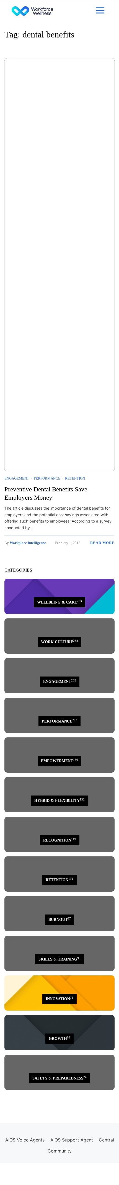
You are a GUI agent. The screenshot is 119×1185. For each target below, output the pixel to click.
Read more (102, 543)
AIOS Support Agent (71, 1140)
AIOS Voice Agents (25, 1140)
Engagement (16, 478)
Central (106, 1140)
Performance (47, 478)
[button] (100, 10)
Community (60, 1151)
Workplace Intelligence (28, 543)
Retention (75, 478)
